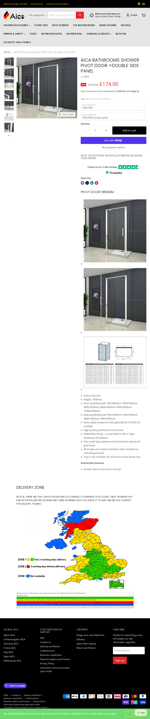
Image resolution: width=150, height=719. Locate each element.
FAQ (42, 637)
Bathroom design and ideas (16, 4)
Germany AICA (11, 643)
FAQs (6, 695)
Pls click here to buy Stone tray (123, 456)
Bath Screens (60, 25)
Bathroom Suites (51, 33)
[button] (9, 62)
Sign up (120, 660)
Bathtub (121, 33)
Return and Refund (85, 647)
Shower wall (74, 33)
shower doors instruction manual (102, 469)
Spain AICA (9, 656)
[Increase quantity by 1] (106, 130)
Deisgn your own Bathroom (90, 635)
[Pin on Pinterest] (96, 183)
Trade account (36, 4)
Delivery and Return (50, 646)
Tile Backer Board (84, 25)
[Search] (80, 15)
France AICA (10, 647)
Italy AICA (8, 652)
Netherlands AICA (12, 660)
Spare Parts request (86, 643)
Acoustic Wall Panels (17, 42)
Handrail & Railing (98, 33)
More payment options (113, 147)
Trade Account (47, 650)
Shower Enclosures (16, 25)
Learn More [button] (110, 713)
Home (7, 52)
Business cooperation (51, 654)
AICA (86, 76)
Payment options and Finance (55, 659)
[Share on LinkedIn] (92, 183)
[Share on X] (87, 183)
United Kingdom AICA (14, 639)
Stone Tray (41, 25)
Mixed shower (107, 25)
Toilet (33, 33)
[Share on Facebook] (82, 183)
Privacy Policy (47, 663)
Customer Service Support (57, 4)
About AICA (9, 635)
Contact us (45, 642)
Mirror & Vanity (14, 33)
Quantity (85, 124)
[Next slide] (9, 135)
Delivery (80, 639)
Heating (126, 25)
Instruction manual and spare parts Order (22, 704)
